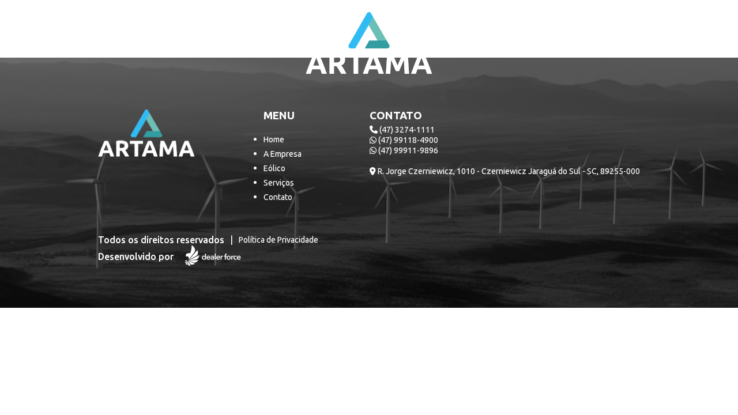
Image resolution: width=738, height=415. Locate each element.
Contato (277, 197)
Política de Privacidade (278, 239)
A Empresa (282, 154)
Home (273, 139)
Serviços (278, 182)
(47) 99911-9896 (407, 150)
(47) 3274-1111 (406, 129)
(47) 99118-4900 (407, 140)
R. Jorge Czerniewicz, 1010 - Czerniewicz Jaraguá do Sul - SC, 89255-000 (508, 171)
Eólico (274, 168)
